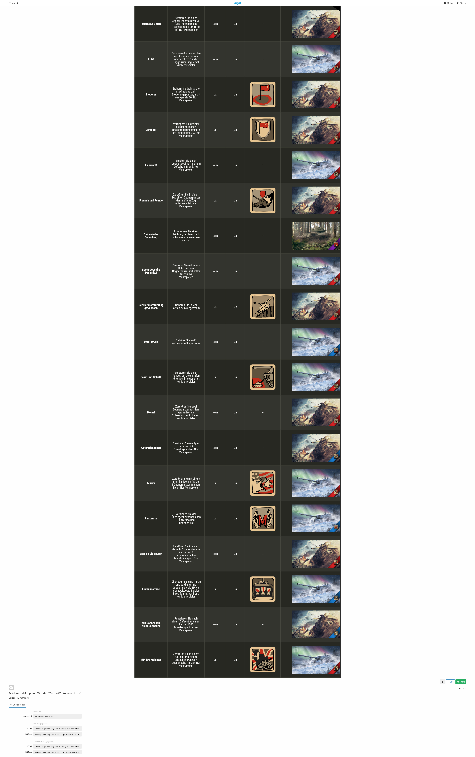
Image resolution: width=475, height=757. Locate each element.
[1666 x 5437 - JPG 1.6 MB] (442, 681)
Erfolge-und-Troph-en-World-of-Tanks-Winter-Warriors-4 (45, 693)
